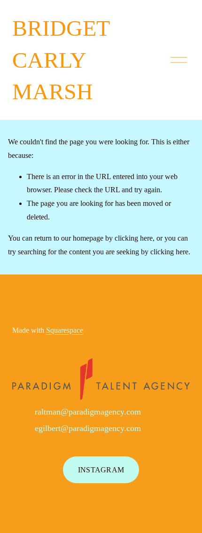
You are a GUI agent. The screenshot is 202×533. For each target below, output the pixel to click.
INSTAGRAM (101, 470)
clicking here (134, 238)
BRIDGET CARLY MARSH (60, 60)
